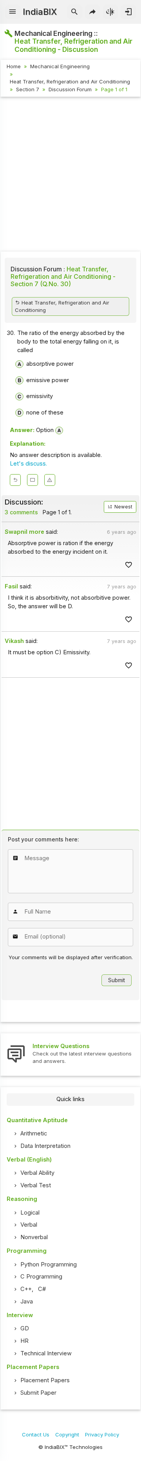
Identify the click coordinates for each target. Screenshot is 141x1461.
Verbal (28, 1224)
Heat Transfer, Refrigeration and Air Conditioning (70, 81)
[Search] (74, 12)
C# (42, 1289)
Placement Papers (45, 1380)
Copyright (67, 1434)
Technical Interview (46, 1353)
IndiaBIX (40, 12)
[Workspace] (32, 480)
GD (24, 1328)
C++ (26, 1289)
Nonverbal (34, 1237)
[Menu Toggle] (12, 12)
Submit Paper (38, 1392)
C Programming (41, 1276)
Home (14, 66)
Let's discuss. (28, 463)
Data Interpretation (45, 1145)
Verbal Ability (37, 1172)
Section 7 (27, 89)
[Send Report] (49, 480)
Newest (122, 507)
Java (26, 1301)
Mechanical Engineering (60, 66)
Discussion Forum (70, 89)
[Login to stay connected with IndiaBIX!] (128, 12)
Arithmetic (33, 1133)
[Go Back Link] (15, 480)
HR (24, 1340)
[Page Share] (92, 12)
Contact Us (35, 1434)
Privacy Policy (102, 1434)
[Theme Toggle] (110, 12)
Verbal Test (35, 1185)
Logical (30, 1212)
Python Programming (48, 1264)
